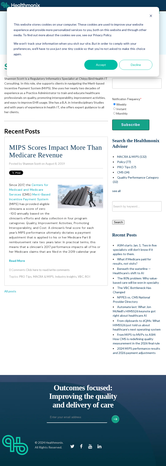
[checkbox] (137, 109)
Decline (136, 65)
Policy (124, 162)
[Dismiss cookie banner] (150, 16)
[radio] (137, 104)
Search (118, 222)
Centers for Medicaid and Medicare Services (28, 189)
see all (116, 191)
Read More (17, 260)
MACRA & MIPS (43, 276)
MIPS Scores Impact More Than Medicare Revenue (55, 151)
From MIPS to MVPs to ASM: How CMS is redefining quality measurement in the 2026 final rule (136, 339)
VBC (81, 276)
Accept (101, 65)
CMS (123, 172)
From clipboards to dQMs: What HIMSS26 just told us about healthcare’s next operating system (137, 325)
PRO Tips (25, 276)
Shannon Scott (32, 163)
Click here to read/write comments (48, 270)
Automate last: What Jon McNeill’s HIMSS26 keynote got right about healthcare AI (134, 311)
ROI (87, 276)
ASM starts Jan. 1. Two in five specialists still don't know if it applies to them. (135, 249)
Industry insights (65, 276)
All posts (10, 291)
